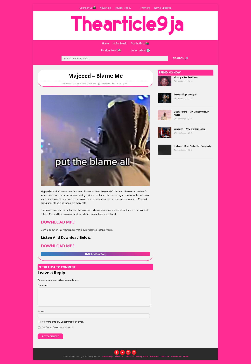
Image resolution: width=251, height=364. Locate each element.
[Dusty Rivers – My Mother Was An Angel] (164, 118)
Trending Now (169, 72)
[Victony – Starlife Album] (164, 84)
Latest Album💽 (140, 50)
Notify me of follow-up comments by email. (63, 321)
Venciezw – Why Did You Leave (189, 128)
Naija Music (120, 43)
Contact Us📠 (87, 7)
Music (118, 83)
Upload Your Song (97, 254)
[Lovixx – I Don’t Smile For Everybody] (164, 152)
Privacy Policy (123, 7)
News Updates (163, 7)
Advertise (105, 7)
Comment (42, 285)
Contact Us (129, 356)
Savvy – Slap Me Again (185, 94)
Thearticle (105, 83)
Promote (145, 7)
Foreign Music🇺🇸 (111, 50)
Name (41, 311)
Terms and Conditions (159, 356)
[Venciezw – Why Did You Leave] (164, 135)
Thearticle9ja (107, 356)
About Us (119, 356)
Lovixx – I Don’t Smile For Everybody (192, 146)
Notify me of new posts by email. (58, 327)
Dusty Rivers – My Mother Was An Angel (191, 113)
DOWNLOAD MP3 (58, 222)
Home (105, 43)
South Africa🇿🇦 (140, 43)
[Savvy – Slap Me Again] (164, 101)
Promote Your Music (179, 356)
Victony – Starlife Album (186, 77)
